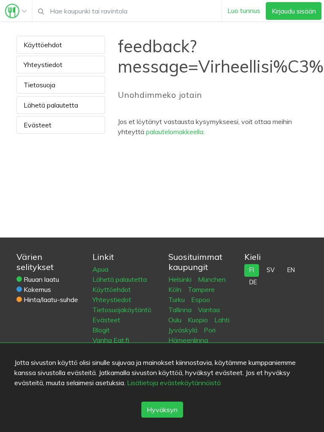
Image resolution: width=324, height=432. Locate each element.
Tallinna (180, 309)
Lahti (222, 320)
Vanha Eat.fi (110, 340)
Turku (177, 299)
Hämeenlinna (188, 340)
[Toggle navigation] (16, 11)
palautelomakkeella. (175, 131)
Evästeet (37, 125)
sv (271, 270)
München (212, 279)
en (291, 270)
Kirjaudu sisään (294, 11)
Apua (100, 269)
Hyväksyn (162, 409)
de (253, 282)
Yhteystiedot (43, 64)
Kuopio (199, 320)
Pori (210, 330)
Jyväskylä (183, 330)
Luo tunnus (243, 10)
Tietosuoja (39, 85)
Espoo (200, 299)
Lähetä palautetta (51, 105)
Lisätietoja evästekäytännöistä (174, 382)
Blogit (101, 330)
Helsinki (180, 279)
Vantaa (209, 309)
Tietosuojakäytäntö (121, 309)
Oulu (175, 320)
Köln (175, 289)
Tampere (201, 289)
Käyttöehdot (43, 44)
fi (251, 270)
